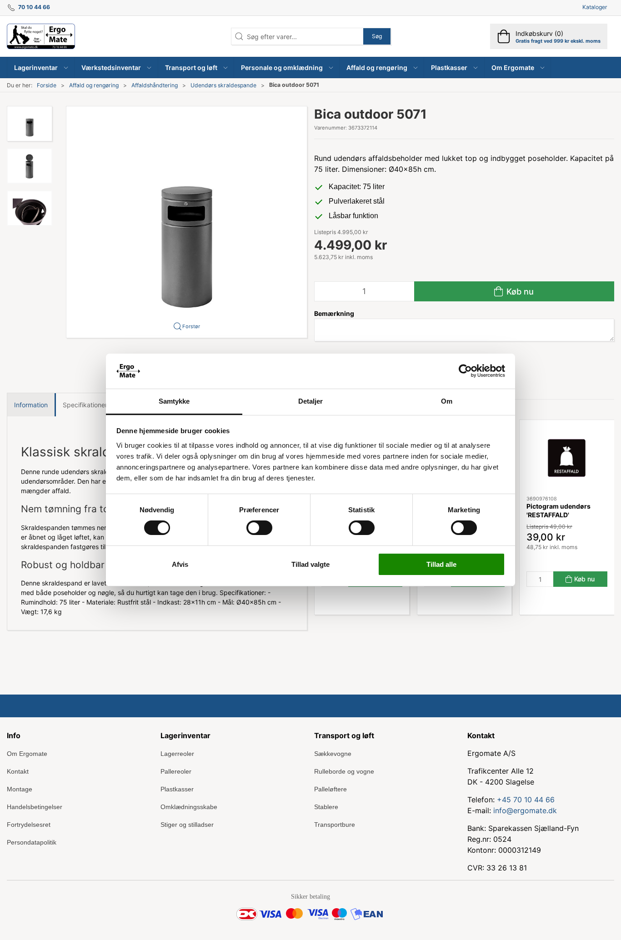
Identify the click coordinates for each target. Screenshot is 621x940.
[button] (41, 67)
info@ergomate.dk (525, 810)
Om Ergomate (27, 753)
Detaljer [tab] (310, 401)
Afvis (180, 564)
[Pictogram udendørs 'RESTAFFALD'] (566, 458)
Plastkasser (177, 789)
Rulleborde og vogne (344, 771)
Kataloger (594, 7)
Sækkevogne (332, 753)
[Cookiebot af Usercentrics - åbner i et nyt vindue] (465, 371)
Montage (19, 789)
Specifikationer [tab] (85, 405)
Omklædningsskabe (188, 806)
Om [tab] (446, 401)
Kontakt (18, 771)
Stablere (326, 806)
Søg (377, 36)
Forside (46, 85)
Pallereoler (175, 771)
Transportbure (334, 824)
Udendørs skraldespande (223, 85)
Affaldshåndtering (154, 85)
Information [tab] (31, 405)
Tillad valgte (310, 564)
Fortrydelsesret (28, 824)
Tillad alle (441, 564)
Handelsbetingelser (34, 806)
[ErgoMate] (41, 36)
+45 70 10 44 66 (526, 799)
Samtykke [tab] (174, 401)
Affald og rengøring (94, 85)
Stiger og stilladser (187, 824)
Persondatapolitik (31, 842)
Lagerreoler (177, 753)
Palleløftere (330, 789)
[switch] (259, 527)
